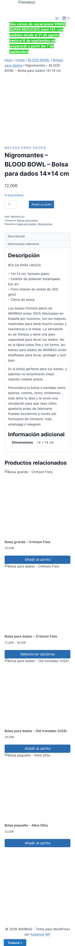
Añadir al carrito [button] (38, 560)
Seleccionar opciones (37, 654)
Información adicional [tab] (23, 244)
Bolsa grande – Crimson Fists (27, 542)
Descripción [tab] (16, 236)
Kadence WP (40, 934)
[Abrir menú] (56, 18)
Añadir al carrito (41, 204)
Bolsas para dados (25, 148)
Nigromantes (45, 224)
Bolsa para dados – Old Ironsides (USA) (36, 731)
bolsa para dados (26, 224)
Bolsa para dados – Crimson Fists (31, 636)
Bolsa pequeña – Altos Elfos (26, 825)
